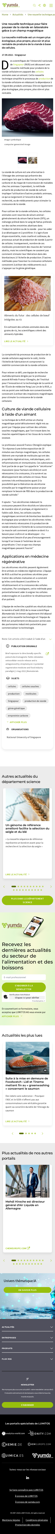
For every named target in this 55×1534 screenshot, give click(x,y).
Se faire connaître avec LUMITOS (26, 1489)
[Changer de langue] (44, 5)
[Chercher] (34, 5)
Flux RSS (7, 1359)
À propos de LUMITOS (26, 1495)
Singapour (18, 64)
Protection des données (27, 1524)
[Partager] (39, 5)
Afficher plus (18, 722)
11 (14, 890)
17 (32, 890)
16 (29, 890)
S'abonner (27, 1404)
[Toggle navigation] (51, 6)
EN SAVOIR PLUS (27, 1289)
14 (23, 890)
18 (35, 890)
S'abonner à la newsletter (24, 987)
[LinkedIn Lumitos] (27, 1477)
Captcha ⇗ (38, 1001)
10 (43, 886)
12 (17, 890)
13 (20, 890)
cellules (40, 71)
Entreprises (9, 1338)
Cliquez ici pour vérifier (27, 997)
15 (26, 890)
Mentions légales (11, 1520)
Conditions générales (37, 1520)
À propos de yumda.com (27, 1501)
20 (41, 890)
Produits (7, 1348)
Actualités (8, 1327)
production (44, 78)
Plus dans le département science (27, 900)
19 (38, 890)
